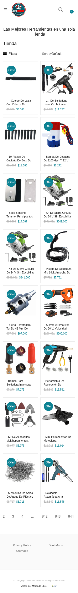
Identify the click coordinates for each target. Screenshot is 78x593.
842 (44, 516)
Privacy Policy (22, 545)
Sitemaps (22, 550)
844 (71, 516)
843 (58, 516)
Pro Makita (37, 580)
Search (60, 9)
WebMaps (56, 545)
